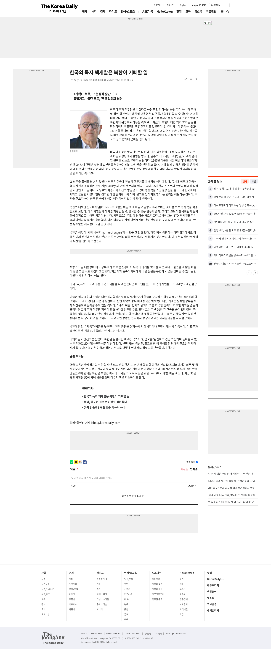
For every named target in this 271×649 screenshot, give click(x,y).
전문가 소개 (157, 589)
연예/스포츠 (128, 11)
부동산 (72, 599)
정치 (43, 604)
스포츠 (127, 589)
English (183, 5)
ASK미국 (147, 11)
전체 (84, 11)
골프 (126, 614)
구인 (182, 579)
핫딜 (179, 11)
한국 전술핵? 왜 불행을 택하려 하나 (104, 407)
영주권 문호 (157, 599)
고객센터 (158, 633)
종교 (99, 589)
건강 (99, 584)
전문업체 (184, 599)
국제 (43, 609)
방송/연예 (128, 579)
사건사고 (45, 584)
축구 (126, 619)
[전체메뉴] (222, 11)
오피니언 (45, 614)
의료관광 (211, 11)
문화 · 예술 (102, 604)
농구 (126, 604)
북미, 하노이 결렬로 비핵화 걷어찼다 (105, 402)
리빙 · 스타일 (103, 599)
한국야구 (128, 594)
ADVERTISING (96, 633)
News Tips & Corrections (175, 633)
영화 (126, 584)
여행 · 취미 (102, 594)
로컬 (254, 181)
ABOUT (84, 633)
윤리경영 (147, 633)
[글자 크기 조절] (186, 79)
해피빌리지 (213, 610)
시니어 (100, 609)
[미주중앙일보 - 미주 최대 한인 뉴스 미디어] (59, 8)
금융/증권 (73, 589)
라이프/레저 (102, 579)
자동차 (72, 609)
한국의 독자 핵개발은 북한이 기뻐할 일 (106, 396)
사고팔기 (184, 604)
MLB (126, 599)
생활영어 (212, 591)
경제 (102, 11)
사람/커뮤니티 (47, 589)
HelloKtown (165, 11)
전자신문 (170, 5)
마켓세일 (184, 609)
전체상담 (156, 579)
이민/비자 (45, 594)
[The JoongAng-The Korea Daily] (53, 638)
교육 (188, 11)
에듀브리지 (213, 585)
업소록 (198, 11)
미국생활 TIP (158, 594)
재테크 (72, 594)
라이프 (113, 11)
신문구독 (157, 5)
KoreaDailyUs (215, 579)
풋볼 (126, 609)
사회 (93, 11)
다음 (255, 272)
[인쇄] (191, 79)
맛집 (182, 614)
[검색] (228, 11)
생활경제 (73, 584)
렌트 (182, 584)
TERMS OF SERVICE (132, 633)
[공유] (196, 79)
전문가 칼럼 (157, 584)
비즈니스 (73, 604)
